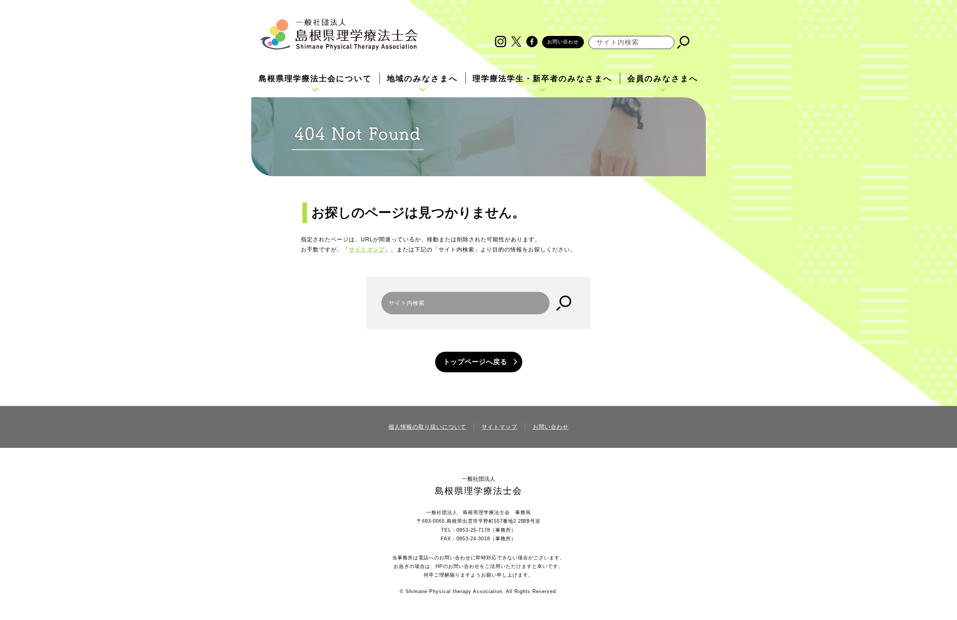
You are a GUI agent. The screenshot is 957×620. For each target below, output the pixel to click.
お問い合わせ (563, 42)
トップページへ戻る (475, 362)
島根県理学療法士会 (478, 491)
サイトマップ (367, 249)
